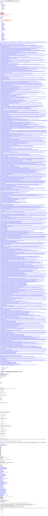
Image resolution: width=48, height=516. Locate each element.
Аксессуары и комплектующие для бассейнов (5, 118)
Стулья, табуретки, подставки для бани (10, 70)
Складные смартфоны (21, 211)
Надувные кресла (23, 225)
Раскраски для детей (33, 195)
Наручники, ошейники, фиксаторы (8, 191)
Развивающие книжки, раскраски (16, 195)
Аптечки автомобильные (17, 126)
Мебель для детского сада (37, 136)
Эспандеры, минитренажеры (23, 155)
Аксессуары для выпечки (22, 74)
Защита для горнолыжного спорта (13, 157)
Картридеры (25, 61)
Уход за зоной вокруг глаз (21, 141)
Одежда (1, 147)
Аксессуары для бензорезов (14, 110)
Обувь (1, 148)
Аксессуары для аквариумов (12, 171)
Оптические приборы (2, 184)
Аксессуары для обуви (16, 148)
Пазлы (19, 180)
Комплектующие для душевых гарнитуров (24, 84)
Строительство (38, 41)
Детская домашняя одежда (15, 138)
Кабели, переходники (5, 56)
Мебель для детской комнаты (3, 136)
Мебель (21, 41)
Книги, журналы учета (30, 174)
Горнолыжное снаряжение (15, 156)
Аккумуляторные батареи (28, 217)
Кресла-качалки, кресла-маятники (43, 67)
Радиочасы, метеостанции (11, 215)
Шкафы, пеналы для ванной (14, 230)
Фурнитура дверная (23, 97)
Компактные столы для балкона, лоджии (6, 72)
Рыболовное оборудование (3, 167)
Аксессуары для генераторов (36, 110)
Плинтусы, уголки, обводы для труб (17, 96)
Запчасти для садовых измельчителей (8, 117)
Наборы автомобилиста (22, 126)
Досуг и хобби (2, 43)
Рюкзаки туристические (32, 161)
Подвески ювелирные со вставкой (35, 188)
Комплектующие (2, 57)
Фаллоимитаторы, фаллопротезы (27, 190)
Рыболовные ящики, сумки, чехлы (20, 167)
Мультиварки (16, 47)
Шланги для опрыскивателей (7, 115)
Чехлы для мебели (12, 69)
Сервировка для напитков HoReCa (27, 177)
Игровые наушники (5, 60)
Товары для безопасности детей (24, 69)
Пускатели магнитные (18, 95)
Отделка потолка (2, 99)
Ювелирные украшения (7, 43)
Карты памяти (15, 53)
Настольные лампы (22, 234)
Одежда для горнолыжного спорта (5, 157)
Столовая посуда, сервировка (3, 73)
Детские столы (18, 64)
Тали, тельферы (16, 103)
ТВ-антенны (24, 55)
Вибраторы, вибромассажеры (6, 190)
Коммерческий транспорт (3, 129)
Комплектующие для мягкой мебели (40, 68)
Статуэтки (33, 81)
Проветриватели (10, 206)
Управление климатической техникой (8, 91)
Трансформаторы (32, 94)
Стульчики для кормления (35, 66)
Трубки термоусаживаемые (17, 100)
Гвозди (10, 98)
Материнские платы (25, 57)
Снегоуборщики (5, 112)
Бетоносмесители (9, 103)
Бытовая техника (3, 41)
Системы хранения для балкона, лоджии (7, 71)
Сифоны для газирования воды (32, 48)
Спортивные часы (14, 159)
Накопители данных (2, 61)
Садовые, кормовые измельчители (35, 120)
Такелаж (18, 103)
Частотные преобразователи (12, 95)
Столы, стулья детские (6, 233)
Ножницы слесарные (26, 106)
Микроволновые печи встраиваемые (36, 45)
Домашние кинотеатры (25, 215)
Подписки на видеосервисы (20, 55)
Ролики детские (34, 137)
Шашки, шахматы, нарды (12, 180)
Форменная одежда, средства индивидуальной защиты (6, 152)
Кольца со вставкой (22, 187)
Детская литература (2, 195)
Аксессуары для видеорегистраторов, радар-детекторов (36, 128)
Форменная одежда (33, 147)
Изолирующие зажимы (23, 100)
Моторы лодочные (16, 164)
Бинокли (6, 184)
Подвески (1, 188)
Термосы (9, 162)
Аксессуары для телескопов (36, 184)
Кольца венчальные (4, 187)
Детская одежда (7, 138)
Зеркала (2, 236)
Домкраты (25, 104)
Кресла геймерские (9, 60)
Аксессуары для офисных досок (29, 173)
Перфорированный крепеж (21, 98)
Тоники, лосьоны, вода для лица (14, 141)
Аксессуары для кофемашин (27, 50)
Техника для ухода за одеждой (3, 204)
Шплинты (3, 93)
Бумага (8, 174)
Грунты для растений (15, 119)
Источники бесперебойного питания (23, 218)
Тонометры (9, 149)
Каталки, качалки (6, 137)
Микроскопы (8, 184)
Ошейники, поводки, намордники (23, 168)
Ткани (5, 239)
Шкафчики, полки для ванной (20, 230)
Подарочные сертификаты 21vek (4, 202)
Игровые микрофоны (18, 60)
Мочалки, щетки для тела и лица (19, 145)
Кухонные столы (3, 64)
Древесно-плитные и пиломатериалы (4, 89)
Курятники (27, 120)
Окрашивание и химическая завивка (4, 143)
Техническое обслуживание (10, 203)
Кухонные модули (8, 65)
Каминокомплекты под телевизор (24, 231)
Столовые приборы (29, 73)
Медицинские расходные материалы (4, 154)
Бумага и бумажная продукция (3, 174)
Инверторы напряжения (40, 218)
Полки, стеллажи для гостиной (29, 229)
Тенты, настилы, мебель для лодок (22, 164)
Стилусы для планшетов (5, 214)
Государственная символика (3, 199)
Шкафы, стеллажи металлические (7, 178)
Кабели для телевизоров (14, 55)
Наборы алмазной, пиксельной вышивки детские (7, 133)
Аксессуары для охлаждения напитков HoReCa (36, 177)
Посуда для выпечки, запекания (3, 74)
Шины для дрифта (18, 122)
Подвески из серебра (8, 189)
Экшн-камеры (12, 53)
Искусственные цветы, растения (21, 236)
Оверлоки (33, 204)
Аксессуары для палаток (6, 161)
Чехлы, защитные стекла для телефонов (24, 213)
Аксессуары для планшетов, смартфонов (36, 212)
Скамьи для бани (16, 70)
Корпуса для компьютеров (35, 57)
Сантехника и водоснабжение (32, 41)
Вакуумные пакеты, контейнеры (20, 50)
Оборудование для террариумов (19, 171)
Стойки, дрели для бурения (36, 103)
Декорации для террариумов (34, 171)
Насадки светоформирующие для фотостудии (26, 54)
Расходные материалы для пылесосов (35, 207)
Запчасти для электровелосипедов (22, 201)
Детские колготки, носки (21, 138)
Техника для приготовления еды (4, 47)
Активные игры (4, 132)
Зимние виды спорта (2, 156)
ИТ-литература (14, 194)
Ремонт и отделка (42, 41)
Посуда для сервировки (37, 73)
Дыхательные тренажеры (16, 149)
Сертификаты (30, 43)
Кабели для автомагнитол (24, 125)
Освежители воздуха (39, 237)
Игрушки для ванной (35, 130)
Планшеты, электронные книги (3, 212)
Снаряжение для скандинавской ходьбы (17, 158)
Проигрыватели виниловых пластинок (38, 215)
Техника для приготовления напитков (4, 48)
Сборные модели (7, 132)
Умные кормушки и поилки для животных (31, 223)
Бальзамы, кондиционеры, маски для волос (13, 142)
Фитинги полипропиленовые (28, 83)
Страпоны (42, 190)
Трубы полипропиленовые (22, 83)
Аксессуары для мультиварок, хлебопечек (35, 50)
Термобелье (11, 147)
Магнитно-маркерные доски (9, 173)
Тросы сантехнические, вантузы (6, 87)
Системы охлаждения (29, 57)
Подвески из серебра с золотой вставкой (15, 189)
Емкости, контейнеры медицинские (28, 154)
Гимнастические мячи (28, 155)
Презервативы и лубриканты (3, 193)
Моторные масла (7, 124)
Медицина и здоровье (25, 194)
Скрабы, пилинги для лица (43, 141)
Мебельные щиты (18, 89)
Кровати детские (23, 136)
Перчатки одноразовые (29, 152)
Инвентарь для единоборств (10, 158)
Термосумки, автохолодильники (19, 162)
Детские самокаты (25, 137)
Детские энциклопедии (22, 195)
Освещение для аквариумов (6, 171)
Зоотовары (37, 42)
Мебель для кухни (2, 66)
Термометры (24, 149)
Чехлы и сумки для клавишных (24, 186)
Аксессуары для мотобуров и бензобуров (12, 111)
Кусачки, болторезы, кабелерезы (22, 107)
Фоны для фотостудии (13, 54)
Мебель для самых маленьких (3, 134)
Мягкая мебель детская (31, 136)
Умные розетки (39, 221)
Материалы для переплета (26, 172)
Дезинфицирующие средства (17, 238)
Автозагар (11, 146)
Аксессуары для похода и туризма (4, 162)
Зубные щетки (22, 151)
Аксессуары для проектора (36, 55)
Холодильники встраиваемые (19, 45)
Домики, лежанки (43, 168)
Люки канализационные (36, 87)
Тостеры (26, 47)
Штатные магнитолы (19, 125)
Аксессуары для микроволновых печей (12, 50)
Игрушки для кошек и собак (30, 168)
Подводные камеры (14, 167)
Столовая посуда (33, 73)
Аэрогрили (9, 47)
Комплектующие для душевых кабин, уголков (8, 85)
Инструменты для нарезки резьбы (16, 108)
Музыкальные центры (20, 215)
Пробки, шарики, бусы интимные (14, 190)
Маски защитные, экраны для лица (16, 152)
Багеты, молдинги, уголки (21, 99)
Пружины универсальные (7, 93)
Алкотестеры (5, 126)
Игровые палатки (13, 135)
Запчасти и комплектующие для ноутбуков (5, 200)
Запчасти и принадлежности (25, 43)
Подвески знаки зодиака (28, 189)
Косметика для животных (39, 170)
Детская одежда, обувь (2, 138)
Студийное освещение (18, 54)
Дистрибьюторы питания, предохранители (8, 125)
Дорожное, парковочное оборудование (35, 126)
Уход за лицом (1, 141)
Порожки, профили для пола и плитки (35, 96)
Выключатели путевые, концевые (27, 94)
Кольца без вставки (26, 187)
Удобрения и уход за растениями (4, 119)
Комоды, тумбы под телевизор (8, 231)
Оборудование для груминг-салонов (18, 170)
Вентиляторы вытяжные (27, 206)
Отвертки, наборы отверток (20, 106)
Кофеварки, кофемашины (15, 48)
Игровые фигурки (25, 131)
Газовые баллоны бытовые (36, 206)
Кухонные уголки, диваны (29, 66)
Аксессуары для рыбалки (41, 167)
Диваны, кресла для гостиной (8, 229)
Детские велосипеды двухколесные (12, 137)
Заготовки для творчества (5, 181)
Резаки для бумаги (21, 172)
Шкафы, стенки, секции (14, 67)
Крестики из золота (14, 188)
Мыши (9, 218)
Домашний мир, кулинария (31, 194)
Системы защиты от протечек (22, 86)
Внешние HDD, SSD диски (13, 61)
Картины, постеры (7, 81)
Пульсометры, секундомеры (9, 159)
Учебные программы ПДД (5, 197)
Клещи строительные (30, 106)
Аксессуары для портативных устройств (4, 217)
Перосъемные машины (42, 120)
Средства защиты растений (21, 119)
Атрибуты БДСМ (2, 191)
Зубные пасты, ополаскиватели (32, 151)
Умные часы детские (14, 52)
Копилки (4, 81)
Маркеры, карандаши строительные (24, 108)
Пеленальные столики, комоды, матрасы (29, 134)
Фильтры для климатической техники (23, 209)
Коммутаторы (28, 220)
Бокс (6, 158)
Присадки (21, 124)
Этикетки (39, 174)
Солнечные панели (28, 123)
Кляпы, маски (25, 191)
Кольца (1, 187)
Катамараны (12, 164)
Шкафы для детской (9, 136)
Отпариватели (22, 204)
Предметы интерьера (21, 81)
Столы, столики (6, 66)
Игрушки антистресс (35, 131)
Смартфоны (3, 28)
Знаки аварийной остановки (28, 126)
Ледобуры (31, 167)
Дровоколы (8, 112)
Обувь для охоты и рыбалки (11, 148)
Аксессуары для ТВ (31, 55)
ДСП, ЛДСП (14, 89)
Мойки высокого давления (28, 112)
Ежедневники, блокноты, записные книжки (18, 174)
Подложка (12, 96)
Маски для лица (31, 141)
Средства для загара (8, 146)
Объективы (18, 53)
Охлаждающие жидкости (17, 124)
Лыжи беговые (10, 156)
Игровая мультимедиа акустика (24, 60)
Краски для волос (10, 143)
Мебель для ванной (2, 230)
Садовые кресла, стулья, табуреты (37, 228)
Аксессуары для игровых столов (31, 180)
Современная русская (15, 198)
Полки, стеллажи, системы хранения (21, 67)
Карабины (42, 98)
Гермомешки (30, 159)
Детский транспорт (2, 137)
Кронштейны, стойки (9, 55)
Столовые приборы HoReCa (32, 176)
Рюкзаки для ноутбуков (28, 58)
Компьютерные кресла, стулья (16, 228)
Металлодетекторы (4, 224)
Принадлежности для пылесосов (12, 207)
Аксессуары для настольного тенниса (23, 160)
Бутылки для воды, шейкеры (19, 159)
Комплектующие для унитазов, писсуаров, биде (10, 84)
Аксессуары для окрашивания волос (14, 144)
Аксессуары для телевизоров (3, 55)
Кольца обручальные (8, 187)
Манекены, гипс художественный (39, 182)
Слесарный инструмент (3, 106)
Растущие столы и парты (34, 64)
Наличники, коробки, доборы (8, 97)
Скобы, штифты (16, 98)
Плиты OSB (10, 89)
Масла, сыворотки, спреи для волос (22, 142)
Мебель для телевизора (2, 231)
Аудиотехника (1, 215)
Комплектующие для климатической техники (5, 209)
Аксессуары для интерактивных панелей (37, 173)
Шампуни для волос (6, 142)
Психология (8, 194)
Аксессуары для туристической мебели (31, 163)
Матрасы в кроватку (14, 134)
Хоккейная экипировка (32, 156)
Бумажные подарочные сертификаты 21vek (12, 202)
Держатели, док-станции (33, 217)
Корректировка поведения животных (7, 169)
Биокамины (7, 206)
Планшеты (8, 212)
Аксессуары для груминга (5, 170)
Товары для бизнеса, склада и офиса (44, 42)
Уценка (2, 22)
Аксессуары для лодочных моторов (39, 164)
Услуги (2, 26)
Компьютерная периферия (3, 218)
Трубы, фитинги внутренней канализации (20, 87)
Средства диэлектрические (11, 100)
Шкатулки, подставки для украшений (27, 81)
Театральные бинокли (16, 184)
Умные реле (6, 222)
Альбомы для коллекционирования (38, 181)
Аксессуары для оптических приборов (28, 184)
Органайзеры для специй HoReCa (39, 176)
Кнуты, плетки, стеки (14, 191)
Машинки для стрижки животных (26, 170)
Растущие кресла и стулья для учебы (23, 233)
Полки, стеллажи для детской (14, 136)
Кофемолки (23, 48)
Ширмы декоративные (42, 236)
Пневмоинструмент (7, 105)
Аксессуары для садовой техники (5, 116)
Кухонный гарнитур (4, 65)
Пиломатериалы (29, 89)
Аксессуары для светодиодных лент (38, 102)
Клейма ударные (29, 108)
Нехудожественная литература (3, 194)
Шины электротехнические (20, 94)
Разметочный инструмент (3, 108)
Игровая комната (2, 135)
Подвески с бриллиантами (23, 189)
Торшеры (12, 234)
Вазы (25, 236)
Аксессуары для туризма (6, 163)
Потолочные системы (6, 99)
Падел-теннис (44, 160)
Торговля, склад (2, 178)
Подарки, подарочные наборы (5, 82)
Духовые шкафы (14, 45)
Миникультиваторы (22, 112)
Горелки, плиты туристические (18, 161)
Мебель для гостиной (2, 229)
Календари (34, 174)
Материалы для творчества (11, 181)
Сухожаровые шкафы (28, 150)
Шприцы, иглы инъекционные (35, 154)
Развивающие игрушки (23, 130)
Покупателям (3, 6)
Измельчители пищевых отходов (21, 46)
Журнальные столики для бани (25, 70)
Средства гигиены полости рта (17, 151)
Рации (12, 178)
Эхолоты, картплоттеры (9, 167)
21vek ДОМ (3, 24)
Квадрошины (25, 122)
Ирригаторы (12, 151)
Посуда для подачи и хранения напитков (22, 73)
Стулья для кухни (10, 66)
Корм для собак (33, 169)
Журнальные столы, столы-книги (36, 67)
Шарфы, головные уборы (17, 147)
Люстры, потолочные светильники (7, 234)
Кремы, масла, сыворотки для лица (7, 141)
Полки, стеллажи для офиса (5, 175)
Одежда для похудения (37, 155)
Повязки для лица (25, 152)
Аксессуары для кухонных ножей (11, 76)
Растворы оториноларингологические (21, 150)
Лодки (5, 164)
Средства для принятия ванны (12, 145)
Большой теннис (32, 160)
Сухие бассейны (41, 135)
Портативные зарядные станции (22, 123)
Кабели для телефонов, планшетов (21, 214)
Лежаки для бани (31, 70)
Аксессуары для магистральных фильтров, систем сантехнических (11, 83)
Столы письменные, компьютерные (13, 64)
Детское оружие (21, 131)
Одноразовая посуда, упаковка (9, 177)
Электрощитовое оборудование (3, 94)
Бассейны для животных (21, 169)
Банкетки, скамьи (32, 228)
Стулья (1, 228)
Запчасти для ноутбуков (12, 200)
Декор (1, 236)
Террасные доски (22, 89)
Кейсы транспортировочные (12, 185)
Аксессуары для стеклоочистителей (8, 208)
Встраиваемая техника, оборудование (4, 45)
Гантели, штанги (18, 155)
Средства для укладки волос (36, 142)
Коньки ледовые (7, 156)
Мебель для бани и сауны (3, 70)
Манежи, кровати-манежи (37, 134)
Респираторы (21, 152)
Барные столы (7, 64)
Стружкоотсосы (22, 104)
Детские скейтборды (29, 137)
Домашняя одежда (26, 147)
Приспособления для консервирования (27, 79)
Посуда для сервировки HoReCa (12, 176)
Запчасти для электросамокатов (15, 201)
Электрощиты (8, 94)
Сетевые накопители (21, 61)
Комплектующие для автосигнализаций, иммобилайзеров (14, 128)
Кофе (2, 25)
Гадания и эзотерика (44, 180)
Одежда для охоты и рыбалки (38, 147)
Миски (8, 77)
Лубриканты (8, 193)
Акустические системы (31, 215)
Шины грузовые (14, 122)
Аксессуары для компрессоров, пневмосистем (31, 104)
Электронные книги (12, 212)
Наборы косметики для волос (29, 142)
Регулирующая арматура (16, 86)
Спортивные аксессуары (3, 159)
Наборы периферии (17, 218)
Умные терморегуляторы (18, 222)
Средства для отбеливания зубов (40, 151)
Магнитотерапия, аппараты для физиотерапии (31, 149)
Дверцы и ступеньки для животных (28, 169)
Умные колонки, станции (13, 221)
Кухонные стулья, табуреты (5, 228)
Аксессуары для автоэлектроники (4, 128)
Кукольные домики (6, 130)
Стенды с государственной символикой (14, 199)
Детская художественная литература (9, 195)
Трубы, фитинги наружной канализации (29, 87)
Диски (20, 122)
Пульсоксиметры (21, 149)
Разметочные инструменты (9, 108)
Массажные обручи (33, 155)
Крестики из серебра (18, 188)
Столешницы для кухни (13, 65)
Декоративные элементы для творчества (23, 181)
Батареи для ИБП (29, 218)
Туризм (1, 161)
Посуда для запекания (16, 74)
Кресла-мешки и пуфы (5, 225)
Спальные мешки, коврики (12, 161)
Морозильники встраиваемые (14, 46)
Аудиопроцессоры (15, 125)
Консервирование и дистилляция (4, 79)
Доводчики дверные (27, 97)
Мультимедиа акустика (6, 215)
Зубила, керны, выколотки (36, 106)
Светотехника (1, 102)
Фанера (12, 89)
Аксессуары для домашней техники (4, 207)
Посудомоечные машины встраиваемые (27, 45)
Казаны (26, 163)
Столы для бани (20, 70)
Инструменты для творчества (31, 181)
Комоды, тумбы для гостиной (15, 229)
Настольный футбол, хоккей (23, 180)
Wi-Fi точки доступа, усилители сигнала (16, 220)
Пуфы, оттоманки (27, 225)
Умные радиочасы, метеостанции (23, 223)
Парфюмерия (1, 139)
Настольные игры (7, 180)
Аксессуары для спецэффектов (5, 185)
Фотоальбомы (10, 81)
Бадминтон (29, 160)
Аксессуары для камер (24, 53)
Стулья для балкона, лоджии (36, 71)
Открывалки (32, 79)
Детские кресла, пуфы (18, 225)
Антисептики (33, 152)
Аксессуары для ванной (31, 230)
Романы (23, 198)
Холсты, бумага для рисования (7, 182)
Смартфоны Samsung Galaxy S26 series (10, 211)
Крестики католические (28, 188)
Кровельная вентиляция (13, 90)
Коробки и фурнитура (2, 97)
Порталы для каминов (21, 206)
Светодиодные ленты (15, 102)
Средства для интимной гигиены (5, 145)
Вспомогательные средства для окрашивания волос (26, 143)
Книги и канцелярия (19, 43)
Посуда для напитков (9, 73)
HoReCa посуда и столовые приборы (4, 176)
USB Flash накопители (7, 61)
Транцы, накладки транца (32, 164)
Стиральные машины (4, 29)
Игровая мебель (2, 63)
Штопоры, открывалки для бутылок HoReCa (18, 177)
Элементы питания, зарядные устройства (20, 217)
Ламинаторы (8, 172)
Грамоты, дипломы (42, 174)
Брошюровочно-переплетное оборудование (14, 172)
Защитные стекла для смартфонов (38, 213)
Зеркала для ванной (26, 230)
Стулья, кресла (27, 67)
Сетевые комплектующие (39, 220)
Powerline (35, 220)
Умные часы (7, 52)
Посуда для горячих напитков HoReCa (24, 176)
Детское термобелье (22, 156)
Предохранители (7, 95)
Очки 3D (40, 55)
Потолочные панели (11, 99)
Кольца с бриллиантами (31, 187)
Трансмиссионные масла (12, 124)
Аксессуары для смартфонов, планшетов (4, 213)
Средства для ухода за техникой (17, 51)
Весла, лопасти (27, 164)
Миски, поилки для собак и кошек (37, 168)
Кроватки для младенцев (9, 134)
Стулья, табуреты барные (14, 66)
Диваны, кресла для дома (9, 67)
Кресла (1, 225)
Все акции (2, 21)
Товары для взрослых (13, 43)
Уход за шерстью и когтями (33, 170)
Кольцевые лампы (9, 54)
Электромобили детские (38, 137)
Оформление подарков (26, 82)
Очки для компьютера (23, 58)
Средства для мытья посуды (8, 237)
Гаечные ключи (15, 106)
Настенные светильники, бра (29, 234)
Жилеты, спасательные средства (10, 165)
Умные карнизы (13, 222)
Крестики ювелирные (9, 188)
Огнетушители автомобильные (10, 126)
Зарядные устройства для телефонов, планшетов (14, 213)
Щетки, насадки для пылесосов (19, 207)
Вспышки (21, 53)
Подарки (1, 82)
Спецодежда (29, 147)
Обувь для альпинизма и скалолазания (39, 161)
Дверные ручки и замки (14, 97)
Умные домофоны (10, 222)
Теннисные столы (17, 160)
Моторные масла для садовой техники (23, 116)
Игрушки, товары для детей (17, 42)
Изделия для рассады (26, 119)
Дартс (27, 180)
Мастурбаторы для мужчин (21, 190)
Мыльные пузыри (40, 131)
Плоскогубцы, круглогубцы (16, 107)
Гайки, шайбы (25, 98)
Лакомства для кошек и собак (16, 168)
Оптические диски (28, 61)
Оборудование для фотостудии (3, 54)
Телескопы (11, 184)
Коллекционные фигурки (36, 60)
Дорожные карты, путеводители (21, 163)
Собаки (1, 168)
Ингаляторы (12, 149)
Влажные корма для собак (10, 168)
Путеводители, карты (36, 194)
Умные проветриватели (16, 223)
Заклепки (28, 98)
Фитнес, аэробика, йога (3, 155)
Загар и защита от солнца (3, 146)
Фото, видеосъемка (2, 53)
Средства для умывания (27, 141)
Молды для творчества (16, 181)
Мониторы (7, 218)
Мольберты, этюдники (33, 182)
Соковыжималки (20, 48)
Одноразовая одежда (37, 152)
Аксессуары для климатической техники (31, 209)
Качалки (38, 135)
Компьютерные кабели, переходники (25, 219)
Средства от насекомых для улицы (14, 163)
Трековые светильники (25, 102)
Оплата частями (4, 4)
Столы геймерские (14, 60)
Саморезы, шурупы (7, 98)
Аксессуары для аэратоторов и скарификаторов (32, 116)
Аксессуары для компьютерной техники (4, 58)
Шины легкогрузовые (9, 122)
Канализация (1, 87)
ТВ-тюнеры (27, 55)
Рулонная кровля (9, 90)
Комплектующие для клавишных (10, 186)
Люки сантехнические (28, 86)
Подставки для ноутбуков (12, 58)
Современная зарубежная (10, 198)
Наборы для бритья (22, 82)
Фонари (10, 163)
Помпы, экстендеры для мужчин (37, 190)
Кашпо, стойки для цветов (6, 236)
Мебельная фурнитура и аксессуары (4, 68)
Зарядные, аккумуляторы (32, 219)
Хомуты (35, 98)
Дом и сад (8, 42)
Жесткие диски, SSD (6, 57)
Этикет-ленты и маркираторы (34, 178)
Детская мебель (2, 232)
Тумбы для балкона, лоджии (23, 71)
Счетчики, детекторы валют (16, 178)
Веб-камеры (4, 219)
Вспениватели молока (26, 48)
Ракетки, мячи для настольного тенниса (10, 160)
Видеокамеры (9, 53)
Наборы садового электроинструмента (35, 112)
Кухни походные (24, 161)
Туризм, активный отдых (33, 42)
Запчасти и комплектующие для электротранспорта (6, 201)
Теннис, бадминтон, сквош (3, 160)
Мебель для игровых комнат (34, 135)
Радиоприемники (16, 215)
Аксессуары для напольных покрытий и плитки (5, 96)
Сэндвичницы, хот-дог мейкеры (21, 47)
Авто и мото (11, 42)
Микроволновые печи (12, 47)
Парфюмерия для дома (17, 139)
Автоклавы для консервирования (11, 79)
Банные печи (17, 206)
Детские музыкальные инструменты (17, 130)
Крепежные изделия (2, 98)
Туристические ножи (29, 162)
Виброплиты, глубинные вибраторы (23, 103)
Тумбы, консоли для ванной (8, 230)
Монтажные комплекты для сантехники (9, 86)
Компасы (41, 162)
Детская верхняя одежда (31, 138)
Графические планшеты (17, 212)
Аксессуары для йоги (8, 155)
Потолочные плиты (15, 99)
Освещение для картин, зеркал (8, 235)
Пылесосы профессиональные (16, 104)
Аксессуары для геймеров (30, 60)
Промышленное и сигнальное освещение (8, 102)
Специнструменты (28, 107)
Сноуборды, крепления (37, 156)
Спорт (28, 42)
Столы (1, 64)
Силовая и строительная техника (4, 103)
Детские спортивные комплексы (27, 135)
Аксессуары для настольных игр (38, 180)
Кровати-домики (6, 227)
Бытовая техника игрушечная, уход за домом (7, 131)
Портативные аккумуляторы (12, 217)
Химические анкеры (38, 98)
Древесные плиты (26, 89)
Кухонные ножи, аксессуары (3, 76)
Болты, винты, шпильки (32, 98)
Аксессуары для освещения (18, 235)
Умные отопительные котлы (11, 223)
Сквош (42, 160)
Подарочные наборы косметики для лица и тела (14, 82)
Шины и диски (2, 122)
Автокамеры (33, 122)
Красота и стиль (22, 42)
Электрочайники (11, 48)
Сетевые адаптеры (32, 220)
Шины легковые (5, 122)
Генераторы (12, 103)
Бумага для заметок (11, 174)
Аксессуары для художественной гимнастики (36, 158)
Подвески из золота (4, 189)
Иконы (40, 81)
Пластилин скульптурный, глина (16, 182)
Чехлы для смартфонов (31, 213)
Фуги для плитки (29, 96)
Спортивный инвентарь (3, 158)
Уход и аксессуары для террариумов (27, 171)
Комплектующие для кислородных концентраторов (36, 150)
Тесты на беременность (16, 154)
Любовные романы (20, 198)
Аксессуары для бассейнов (13, 118)
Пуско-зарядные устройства (7, 123)
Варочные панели (11, 45)
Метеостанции (31, 206)
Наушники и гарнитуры (18, 219)
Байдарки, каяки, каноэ (8, 164)
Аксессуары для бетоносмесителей (21, 110)
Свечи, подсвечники (33, 236)
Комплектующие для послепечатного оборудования (35, 172)
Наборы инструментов (8, 106)
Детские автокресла (42, 126)
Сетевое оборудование (2, 220)
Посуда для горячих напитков (14, 73)
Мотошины (22, 122)
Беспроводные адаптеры (24, 220)
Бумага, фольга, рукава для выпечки (29, 74)
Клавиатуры (11, 218)
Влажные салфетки (25, 145)
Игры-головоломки (17, 180)
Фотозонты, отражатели (34, 54)
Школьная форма (11, 138)
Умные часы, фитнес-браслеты (20, 52)
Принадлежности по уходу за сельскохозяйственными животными (18, 120)
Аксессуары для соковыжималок (10, 51)
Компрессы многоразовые (30, 145)
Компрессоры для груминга (11, 170)
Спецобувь (6, 148)
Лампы (4, 235)
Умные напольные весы (39, 223)
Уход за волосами (2, 142)
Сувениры (1, 81)
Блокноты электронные (25, 174)
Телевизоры (3, 27)
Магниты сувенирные (36, 81)
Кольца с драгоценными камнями (38, 187)
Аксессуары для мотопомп (5, 111)
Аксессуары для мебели (33, 68)
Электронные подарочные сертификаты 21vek (22, 202)
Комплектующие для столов (11, 68)
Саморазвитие (11, 194)
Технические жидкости (2, 124)
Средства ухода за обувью (28, 148)
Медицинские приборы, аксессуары (4, 149)
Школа (2, 23)
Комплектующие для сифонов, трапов (33, 84)
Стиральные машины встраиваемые (16, 204)
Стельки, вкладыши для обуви (22, 148)
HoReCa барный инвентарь (3, 177)
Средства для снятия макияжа (36, 141)
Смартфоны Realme (4, 211)
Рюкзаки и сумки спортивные (25, 159)
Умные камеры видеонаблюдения (20, 221)
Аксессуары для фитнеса (13, 155)
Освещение (1, 234)
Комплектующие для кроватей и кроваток (25, 68)
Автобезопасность (2, 126)
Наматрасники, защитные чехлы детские (35, 232)
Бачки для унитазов (18, 84)
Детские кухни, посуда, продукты (16, 131)
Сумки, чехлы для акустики (6, 216)
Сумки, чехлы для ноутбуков (34, 58)
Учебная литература (10, 197)
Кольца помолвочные (13, 187)
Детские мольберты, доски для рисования (17, 133)
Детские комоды (19, 136)
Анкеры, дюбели (12, 98)
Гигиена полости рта (2, 151)
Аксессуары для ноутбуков (18, 58)
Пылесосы (3, 30)
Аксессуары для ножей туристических (35, 162)
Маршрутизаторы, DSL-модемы (8, 220)
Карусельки (22, 135)
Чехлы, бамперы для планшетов (28, 212)
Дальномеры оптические (21, 184)
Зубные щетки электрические (8, 151)
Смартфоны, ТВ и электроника (9, 41)
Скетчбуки (12, 182)
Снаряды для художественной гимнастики (26, 158)
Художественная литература (4, 198)
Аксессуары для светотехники (31, 102)
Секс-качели (28, 191)
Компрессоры (8, 104)
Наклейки (37, 174)
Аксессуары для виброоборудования (29, 110)
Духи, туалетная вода (5, 139)
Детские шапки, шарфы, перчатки (38, 138)
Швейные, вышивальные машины (28, 204)
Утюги (20, 204)
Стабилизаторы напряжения (34, 218)
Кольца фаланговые (18, 187)
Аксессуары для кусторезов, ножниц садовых (14, 116)
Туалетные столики (22, 64)
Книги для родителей (5, 196)
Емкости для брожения (39, 79)
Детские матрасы (27, 136)
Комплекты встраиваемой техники (7, 46)
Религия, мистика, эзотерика (42, 194)
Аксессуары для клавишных (3, 186)
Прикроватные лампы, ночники (16, 234)
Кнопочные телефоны (16, 211)
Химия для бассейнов (18, 118)
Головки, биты (12, 106)
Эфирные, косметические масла (11, 139)
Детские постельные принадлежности (21, 134)
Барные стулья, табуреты (10, 228)
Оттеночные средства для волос (35, 143)
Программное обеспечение (6, 59)
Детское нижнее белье (26, 138)
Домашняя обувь (3, 148)
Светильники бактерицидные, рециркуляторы (12, 150)
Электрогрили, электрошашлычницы (31, 47)
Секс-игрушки (1, 190)
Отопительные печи (14, 206)
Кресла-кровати (30, 225)
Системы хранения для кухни (41, 66)
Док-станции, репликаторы (38, 219)
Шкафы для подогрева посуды (28, 46)
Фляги (42, 162)
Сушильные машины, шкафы (37, 204)
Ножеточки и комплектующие (18, 76)
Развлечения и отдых (2, 180)
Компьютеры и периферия (16, 41)
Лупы (13, 184)
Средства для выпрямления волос (6, 144)
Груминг (1, 170)
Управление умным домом (8, 221)
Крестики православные (23, 188)
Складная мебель (28, 161)
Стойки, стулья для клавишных (17, 186)
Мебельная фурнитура (7, 69)
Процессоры (39, 57)
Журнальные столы (26, 64)
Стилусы (14, 218)
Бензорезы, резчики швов (30, 103)
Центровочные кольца (29, 122)
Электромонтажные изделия (3, 100)
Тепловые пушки (11, 104)
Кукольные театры (10, 130)
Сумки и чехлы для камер (30, 53)
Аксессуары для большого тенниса (37, 160)
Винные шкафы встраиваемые (35, 46)
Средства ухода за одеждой (6, 238)
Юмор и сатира (26, 198)
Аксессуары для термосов (13, 162)
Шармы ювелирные (4, 188)
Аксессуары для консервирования (19, 79)
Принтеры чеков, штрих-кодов (22, 178)
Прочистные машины (12, 87)
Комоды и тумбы (30, 67)
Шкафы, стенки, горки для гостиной (22, 229)
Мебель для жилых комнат (3, 67)
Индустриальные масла (25, 124)
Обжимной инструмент (10, 107)
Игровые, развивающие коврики (29, 130)
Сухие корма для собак (4, 168)
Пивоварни (35, 79)
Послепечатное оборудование (3, 172)
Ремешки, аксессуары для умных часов (28, 52)
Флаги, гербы (8, 199)
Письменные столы (11, 233)
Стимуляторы (32, 190)
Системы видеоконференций (23, 173)
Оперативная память (11, 57)
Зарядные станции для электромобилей (14, 123)
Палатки (3, 161)
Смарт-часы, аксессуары (3, 52)
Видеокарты (14, 57)
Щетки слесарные (41, 106)
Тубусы (44, 182)
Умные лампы (31, 221)
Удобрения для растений (10, 119)
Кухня (1, 65)
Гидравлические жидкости (35, 124)
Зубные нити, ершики (26, 151)
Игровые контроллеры (8, 219)
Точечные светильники (20, 102)
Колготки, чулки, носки (7, 147)
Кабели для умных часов (35, 52)
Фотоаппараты (6, 53)
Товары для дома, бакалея (25, 41)
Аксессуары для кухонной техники (4, 50)
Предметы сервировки (42, 73)
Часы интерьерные (15, 236)
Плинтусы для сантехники (24, 96)
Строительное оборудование (3, 104)
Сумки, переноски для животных (14, 169)
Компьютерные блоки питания (19, 57)
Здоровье (26, 42)
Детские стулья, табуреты (27, 228)
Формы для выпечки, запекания (10, 74)
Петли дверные (19, 97)
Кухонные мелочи (5, 77)
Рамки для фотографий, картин (15, 81)
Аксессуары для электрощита (13, 94)
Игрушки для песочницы (40, 130)
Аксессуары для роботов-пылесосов (26, 207)
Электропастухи (30, 120)
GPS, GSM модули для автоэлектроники (25, 128)
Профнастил (5, 90)
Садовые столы (30, 64)
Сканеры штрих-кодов (28, 178)
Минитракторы (18, 112)
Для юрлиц (3, 5)
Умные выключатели (35, 221)
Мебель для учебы (2, 233)
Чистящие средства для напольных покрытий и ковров (24, 237)
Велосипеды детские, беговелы (19, 137)
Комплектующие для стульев (18, 68)
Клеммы (7, 100)
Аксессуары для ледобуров (36, 167)
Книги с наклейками (38, 195)
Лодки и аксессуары (2, 164)
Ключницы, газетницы (28, 236)
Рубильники (4, 95)
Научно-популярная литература (19, 194)
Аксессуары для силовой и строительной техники (5, 110)
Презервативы (11, 193)
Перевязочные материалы (22, 154)
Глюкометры (5, 150)
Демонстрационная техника (3, 173)
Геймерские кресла (22, 228)
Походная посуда (25, 162)
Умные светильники (43, 221)
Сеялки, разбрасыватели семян (13, 112)
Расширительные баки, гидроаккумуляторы (36, 83)
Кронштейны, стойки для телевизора (16, 231)
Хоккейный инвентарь (27, 156)
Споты (25, 234)
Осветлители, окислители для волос (16, 143)
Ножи (7, 76)
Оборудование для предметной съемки (41, 54)
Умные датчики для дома (27, 221)
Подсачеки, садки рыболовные (27, 167)
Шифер (3, 90)
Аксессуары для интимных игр (20, 191)
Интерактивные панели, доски (16, 173)
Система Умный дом (2, 221)
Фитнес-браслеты (10, 52)
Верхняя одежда (22, 147)
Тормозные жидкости (30, 124)
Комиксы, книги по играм (28, 195)
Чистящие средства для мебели (14, 237)
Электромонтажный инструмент (4, 107)
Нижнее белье (3, 147)
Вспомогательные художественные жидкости (25, 182)
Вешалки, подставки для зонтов (8, 226)
